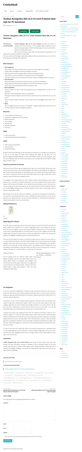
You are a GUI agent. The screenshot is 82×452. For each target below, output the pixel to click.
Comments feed (65, 355)
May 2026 (63, 195)
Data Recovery (64, 62)
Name (5, 424)
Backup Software (65, 59)
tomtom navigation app (49, 372)
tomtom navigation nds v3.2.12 (22, 380)
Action (62, 43)
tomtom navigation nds (8, 375)
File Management (65, 87)
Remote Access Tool (66, 137)
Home (5, 11)
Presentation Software (66, 129)
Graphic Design (64, 104)
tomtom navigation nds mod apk (20, 375)
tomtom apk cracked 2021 (9, 372)
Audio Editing (64, 57)
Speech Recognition (65, 146)
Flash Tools (64, 97)
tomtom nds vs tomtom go (17, 382)
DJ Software (64, 74)
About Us (12, 11)
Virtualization (64, 167)
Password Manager (65, 122)
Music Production (65, 116)
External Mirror (18, 361)
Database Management (66, 66)
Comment (5, 403)
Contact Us (19, 11)
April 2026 (63, 196)
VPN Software (64, 169)
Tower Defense (64, 158)
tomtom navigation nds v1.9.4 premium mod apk (42, 377)
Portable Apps (64, 127)
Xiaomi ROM (64, 177)
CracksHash (10, 4)
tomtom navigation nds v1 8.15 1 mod (11, 377)
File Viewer (64, 95)
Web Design (64, 173)
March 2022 (64, 202)
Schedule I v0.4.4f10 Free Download (69, 28)
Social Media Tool (65, 144)
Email (5, 428)
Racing (63, 135)
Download (7, 361)
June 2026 (63, 193)
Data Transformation (66, 64)
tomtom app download (19, 372)
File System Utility (65, 91)
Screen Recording (65, 139)
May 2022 (63, 198)
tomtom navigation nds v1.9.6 (9, 380)
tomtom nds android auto (46, 380)
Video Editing (64, 163)
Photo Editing (64, 125)
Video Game (64, 165)
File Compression (65, 85)
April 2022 (63, 200)
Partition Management (66, 120)
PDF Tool (63, 123)
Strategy (63, 150)
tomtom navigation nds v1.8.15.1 (25, 377)
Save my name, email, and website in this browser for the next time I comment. (23, 436)
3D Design (63, 41)
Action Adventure (65, 45)
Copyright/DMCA (29, 11)
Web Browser (64, 171)
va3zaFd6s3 (14, 25)
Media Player (64, 114)
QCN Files (63, 133)
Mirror (12, 361)
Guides (63, 106)
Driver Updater (64, 78)
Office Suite (64, 118)
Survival (63, 152)
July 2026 (63, 191)
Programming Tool (65, 131)
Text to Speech (64, 156)
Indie (62, 108)
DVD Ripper (64, 81)
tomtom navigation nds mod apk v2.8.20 (35, 375)
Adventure (63, 49)
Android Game (64, 53)
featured (63, 83)
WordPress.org (64, 357)
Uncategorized (64, 160)
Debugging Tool (65, 68)
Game (62, 101)
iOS (62, 110)
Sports (62, 148)
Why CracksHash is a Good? (42, 11)
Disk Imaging (64, 70)
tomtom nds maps (7, 382)
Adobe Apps (64, 47)
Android (12, 16)
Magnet (32, 369)
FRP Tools (63, 99)
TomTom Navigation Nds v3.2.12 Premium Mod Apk (17, 369)
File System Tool (65, 89)
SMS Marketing (64, 142)
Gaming (63, 102)
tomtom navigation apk (38, 372)
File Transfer (64, 93)
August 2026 (64, 189)
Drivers (63, 80)
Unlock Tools (64, 162)
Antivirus (63, 55)
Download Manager (66, 76)
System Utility (64, 154)
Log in (62, 351)
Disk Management (65, 72)
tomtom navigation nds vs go (35, 380)
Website (5, 432)
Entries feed (64, 353)
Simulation (63, 141)
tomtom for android (29, 372)
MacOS (63, 112)
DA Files (63, 61)
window (63, 175)
